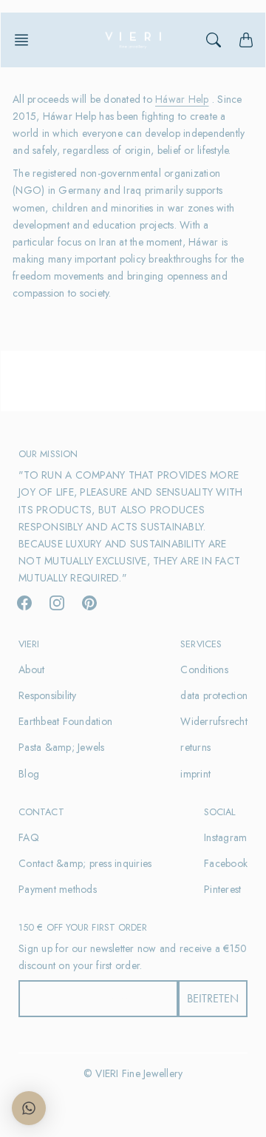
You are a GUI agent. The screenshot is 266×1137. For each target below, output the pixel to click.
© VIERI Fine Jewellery (133, 1073)
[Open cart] (246, 40)
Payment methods (57, 889)
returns (195, 747)
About (31, 669)
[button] (26, 40)
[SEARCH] (213, 40)
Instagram (225, 837)
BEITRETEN (213, 998)
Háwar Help (182, 99)
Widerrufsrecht (214, 721)
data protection (214, 695)
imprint (195, 773)
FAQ (28, 837)
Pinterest (222, 889)
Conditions (204, 669)
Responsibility (47, 695)
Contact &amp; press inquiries (84, 863)
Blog (28, 773)
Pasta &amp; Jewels (61, 747)
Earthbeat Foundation (65, 721)
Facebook (226, 863)
